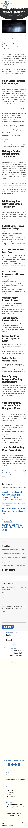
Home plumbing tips (8, 505)
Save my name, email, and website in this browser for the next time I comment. (14, 607)
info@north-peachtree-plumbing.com (15, 779)
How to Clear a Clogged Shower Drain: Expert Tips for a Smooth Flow (13, 511)
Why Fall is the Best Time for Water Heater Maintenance (13, 565)
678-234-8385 (9, 774)
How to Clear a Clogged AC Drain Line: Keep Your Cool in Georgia (12, 527)
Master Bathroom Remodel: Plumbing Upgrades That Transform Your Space (12, 495)
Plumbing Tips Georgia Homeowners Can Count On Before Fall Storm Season (14, 558)
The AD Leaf (10, 825)
